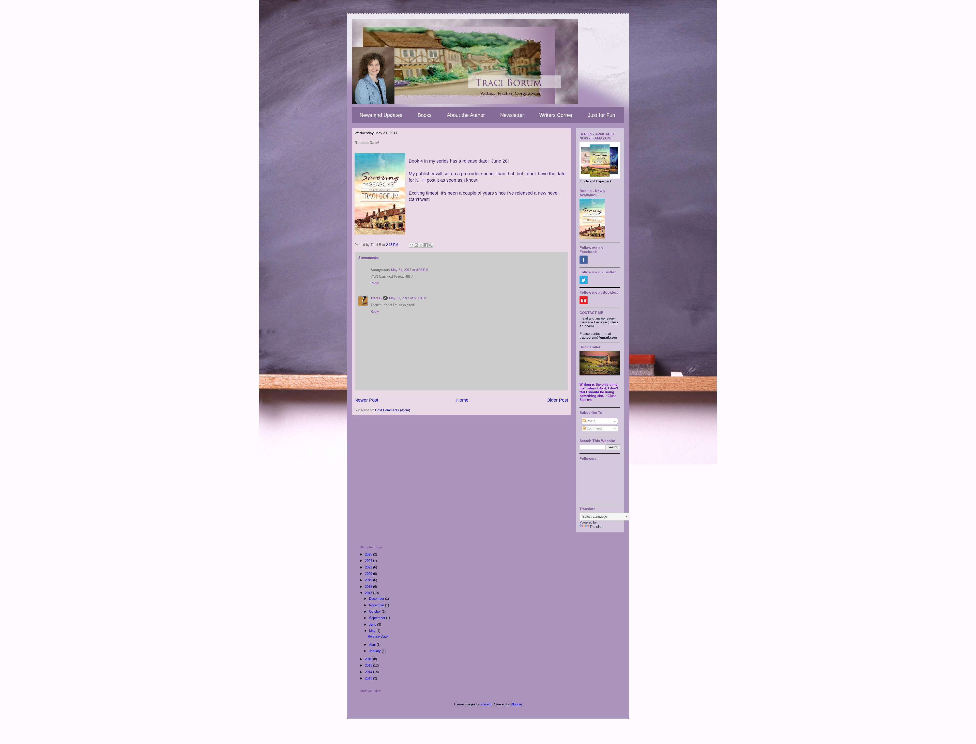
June (373, 624)
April (373, 644)
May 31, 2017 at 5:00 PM (407, 298)
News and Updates (381, 115)
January (375, 651)
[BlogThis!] (416, 245)
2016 (369, 659)
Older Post (557, 400)
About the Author (466, 115)
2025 (369, 554)
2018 (369, 587)
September (377, 618)
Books (425, 115)
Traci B (376, 298)
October (375, 611)
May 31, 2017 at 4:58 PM (409, 270)
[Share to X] (421, 245)
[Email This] (411, 245)
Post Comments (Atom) (392, 410)
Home (462, 400)
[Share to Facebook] (426, 245)
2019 (369, 580)
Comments (594, 428)
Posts (590, 421)
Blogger (516, 704)
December (377, 598)
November (377, 605)
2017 (369, 593)
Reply (375, 283)
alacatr (486, 704)
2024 (369, 561)
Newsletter (512, 115)
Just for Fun (601, 115)
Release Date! (378, 636)
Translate (596, 527)
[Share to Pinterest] (430, 245)
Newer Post (366, 400)
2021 (369, 567)
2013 (369, 678)
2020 (369, 574)
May (372, 631)
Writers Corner (556, 115)
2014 (369, 672)
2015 (369, 665)
